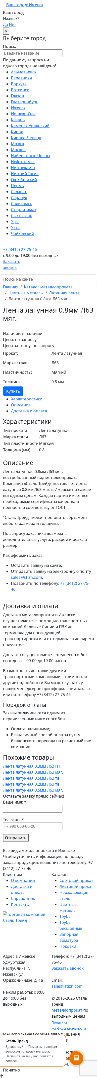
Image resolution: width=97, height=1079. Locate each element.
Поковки (67, 946)
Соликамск (21, 203)
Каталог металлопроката (48, 287)
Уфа (15, 221)
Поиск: (9, 46)
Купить (13, 391)
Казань (18, 119)
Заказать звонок (67, 968)
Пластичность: (17, 372)
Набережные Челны (30, 155)
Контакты (20, 904)
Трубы (65, 916)
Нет (12, 24)
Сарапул (19, 197)
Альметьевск (23, 72)
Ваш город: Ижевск (24, 4)
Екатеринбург (24, 102)
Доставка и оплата (29, 411)
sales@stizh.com (26, 577)
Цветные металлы (26, 293)
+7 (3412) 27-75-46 (20, 249)
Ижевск (18, 108)
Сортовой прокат (76, 880)
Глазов (17, 96)
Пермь (17, 185)
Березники (21, 78)
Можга (17, 143)
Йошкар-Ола (23, 114)
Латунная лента (64, 293)
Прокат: (10, 353)
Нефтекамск (23, 161)
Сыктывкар (21, 215)
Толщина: (12, 381)
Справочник (23, 898)
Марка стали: (16, 362)
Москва (18, 149)
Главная (10, 287)
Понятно (11, 1070)
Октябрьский (24, 179)
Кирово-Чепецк (26, 137)
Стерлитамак (23, 209)
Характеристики (26, 399)
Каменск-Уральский (30, 125)
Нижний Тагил (25, 173)
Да (5, 24)
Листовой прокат (76, 886)
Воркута (19, 84)
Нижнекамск (23, 167)
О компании (23, 880)
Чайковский (22, 233)
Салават (19, 191)
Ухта (15, 227)
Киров (17, 131)
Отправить (16, 837)
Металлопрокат (66, 1010)
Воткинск (20, 90)
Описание (21, 405)
